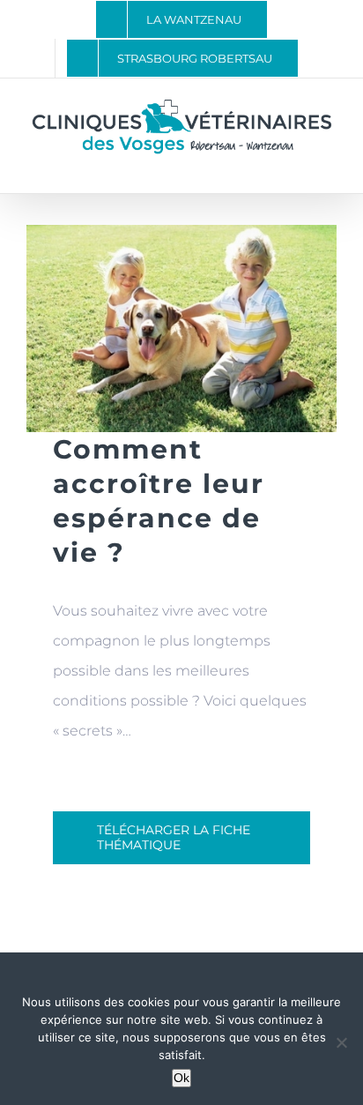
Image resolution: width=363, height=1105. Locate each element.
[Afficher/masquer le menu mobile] (329, 166)
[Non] (341, 1042)
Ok (181, 1078)
